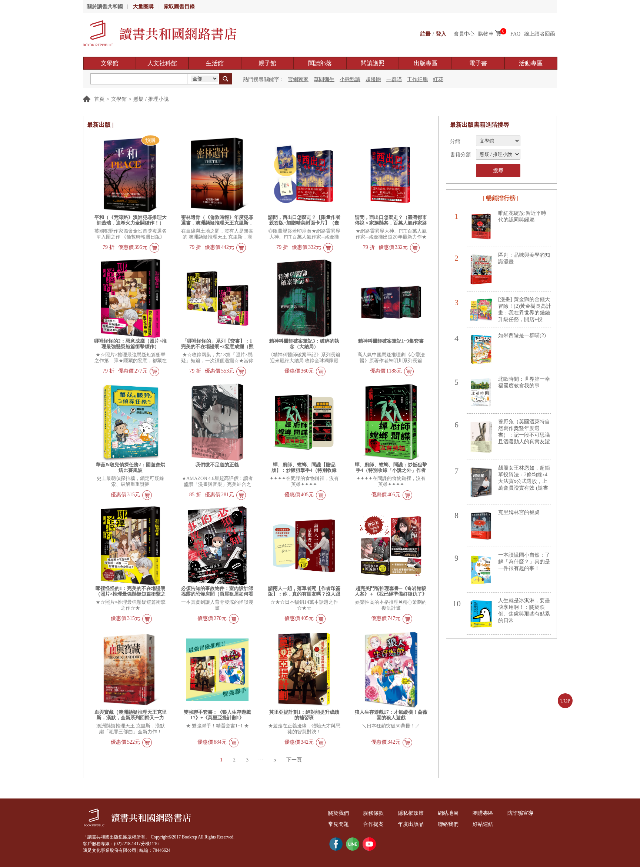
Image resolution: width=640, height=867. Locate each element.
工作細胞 (417, 79)
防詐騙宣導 (520, 813)
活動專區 (531, 63)
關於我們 (338, 813)
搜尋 (498, 170)
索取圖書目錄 (179, 6)
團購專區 (483, 813)
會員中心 (464, 34)
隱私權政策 (411, 813)
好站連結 (483, 824)
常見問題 (338, 824)
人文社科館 (162, 63)
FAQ (515, 34)
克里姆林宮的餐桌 (519, 512)
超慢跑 (373, 79)
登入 (441, 34)
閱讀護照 (372, 63)
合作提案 (373, 824)
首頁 (99, 99)
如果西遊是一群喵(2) (522, 335)
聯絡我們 (448, 824)
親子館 (267, 63)
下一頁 (294, 760)
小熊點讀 (350, 79)
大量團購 (143, 6)
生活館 (215, 63)
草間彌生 (324, 79)
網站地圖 (448, 813)
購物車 (486, 34)
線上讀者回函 (539, 34)
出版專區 (425, 63)
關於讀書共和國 (105, 6)
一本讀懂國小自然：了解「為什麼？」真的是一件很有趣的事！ (524, 561)
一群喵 (394, 79)
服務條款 (373, 813)
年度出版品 (411, 824)
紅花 (438, 79)
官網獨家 (298, 79)
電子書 (478, 63)
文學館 (110, 63)
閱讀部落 (320, 63)
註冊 (425, 34)
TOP (565, 701)
